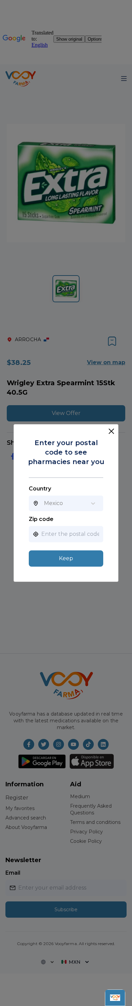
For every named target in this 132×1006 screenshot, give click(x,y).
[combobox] (44, 503)
